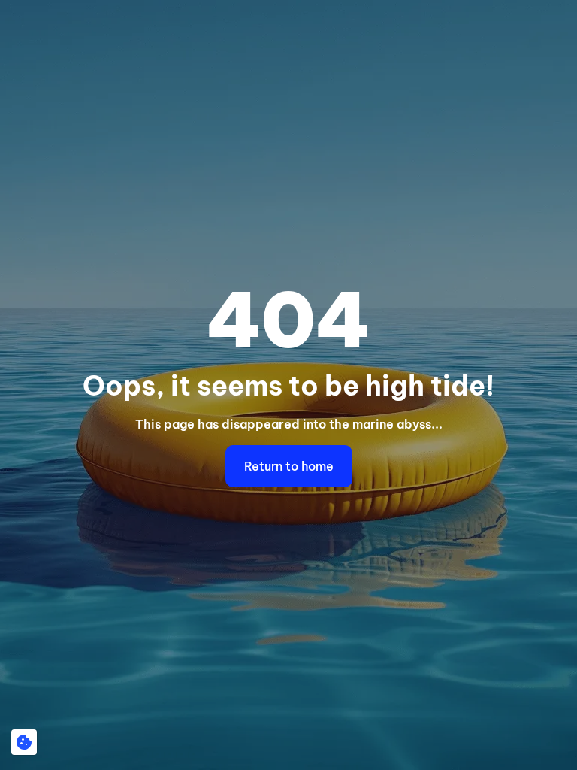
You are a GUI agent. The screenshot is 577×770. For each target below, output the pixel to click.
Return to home (289, 466)
